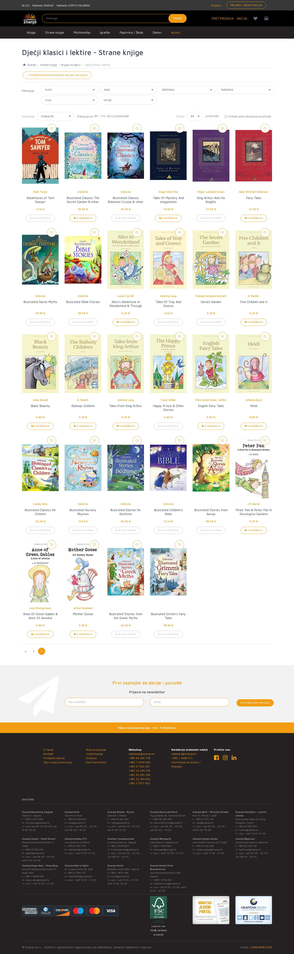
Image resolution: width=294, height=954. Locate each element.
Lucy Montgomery (40, 608)
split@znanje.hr (205, 822)
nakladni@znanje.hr (183, 753)
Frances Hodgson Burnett (211, 296)
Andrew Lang (168, 296)
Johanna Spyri (253, 400)
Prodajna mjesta (54, 758)
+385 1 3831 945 (119, 872)
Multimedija (82, 32)
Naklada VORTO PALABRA (73, 5)
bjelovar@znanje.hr (250, 849)
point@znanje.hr (120, 876)
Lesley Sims (40, 503)
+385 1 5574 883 (119, 845)
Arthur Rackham (83, 608)
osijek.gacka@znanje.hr (209, 849)
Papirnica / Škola (131, 32)
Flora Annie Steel (206, 400)
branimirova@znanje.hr (167, 883)
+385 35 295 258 (139, 774)
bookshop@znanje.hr (38, 822)
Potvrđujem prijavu (255, 702)
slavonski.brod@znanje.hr (168, 822)
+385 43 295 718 (139, 758)
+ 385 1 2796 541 (162, 879)
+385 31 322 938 (204, 845)
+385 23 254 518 (139, 770)
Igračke (105, 32)
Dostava (91, 758)
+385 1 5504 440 (139, 762)
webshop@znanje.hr (142, 753)
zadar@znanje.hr (35, 853)
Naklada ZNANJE (43, 5)
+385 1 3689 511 (181, 758)
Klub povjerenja (96, 749)
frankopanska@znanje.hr (125, 849)
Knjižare (215, 5)
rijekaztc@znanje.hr (79, 849)
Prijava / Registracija (246, 5)
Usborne (83, 191)
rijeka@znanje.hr (120, 822)
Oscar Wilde (168, 400)
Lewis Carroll (125, 296)
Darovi (157, 32)
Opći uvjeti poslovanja (57, 762)
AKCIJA (242, 18)
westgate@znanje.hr (165, 849)
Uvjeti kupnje (94, 753)
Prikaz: (180, 116)
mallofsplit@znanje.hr (80, 876)
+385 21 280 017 (76, 872)
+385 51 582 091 (139, 766)
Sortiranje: (28, 116)
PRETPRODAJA (223, 18)
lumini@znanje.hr (249, 829)
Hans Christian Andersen (253, 191)
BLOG (25, 5)
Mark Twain (40, 191)
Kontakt (48, 753)
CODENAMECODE (261, 947)
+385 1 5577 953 (139, 783)
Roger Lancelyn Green (211, 191)
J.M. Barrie (253, 503)
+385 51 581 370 (76, 845)
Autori (175, 32)
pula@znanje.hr (77, 822)
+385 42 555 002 (247, 826)
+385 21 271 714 (204, 819)
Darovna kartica (96, 762)
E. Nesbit (253, 296)
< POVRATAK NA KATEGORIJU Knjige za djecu (57, 75)
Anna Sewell (40, 400)
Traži (177, 18)
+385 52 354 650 (139, 779)
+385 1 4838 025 (34, 876)
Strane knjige (54, 32)
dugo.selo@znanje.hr (38, 879)
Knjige (31, 32)
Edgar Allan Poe (168, 191)
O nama (48, 749)
